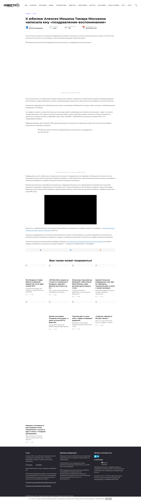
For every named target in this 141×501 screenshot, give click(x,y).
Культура (92, 5)
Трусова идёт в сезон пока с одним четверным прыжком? (82, 318)
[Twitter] (95, 456)
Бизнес (51, 5)
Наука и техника (113, 5)
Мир (26, 5)
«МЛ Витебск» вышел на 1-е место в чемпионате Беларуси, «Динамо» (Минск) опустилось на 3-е (58, 284)
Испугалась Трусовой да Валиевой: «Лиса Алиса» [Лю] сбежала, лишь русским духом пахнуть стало (82, 284)
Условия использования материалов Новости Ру (41, 482)
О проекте (29, 465)
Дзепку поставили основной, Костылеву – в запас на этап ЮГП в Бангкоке (59, 319)
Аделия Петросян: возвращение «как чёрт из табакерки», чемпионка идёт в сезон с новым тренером (105, 284)
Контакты (39, 465)
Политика (33, 5)
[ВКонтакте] (98, 456)
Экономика (43, 5)
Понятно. (108, 498)
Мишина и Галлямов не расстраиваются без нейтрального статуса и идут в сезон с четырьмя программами (35, 429)
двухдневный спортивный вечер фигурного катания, (84, 241)
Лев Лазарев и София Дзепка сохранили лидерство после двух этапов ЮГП (35, 283)
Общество (72, 5)
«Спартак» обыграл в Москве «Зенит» (103, 317)
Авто (123, 5)
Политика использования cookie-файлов (38, 486)
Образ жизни (82, 5)
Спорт (130, 5)
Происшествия (61, 5)
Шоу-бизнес (102, 5)
